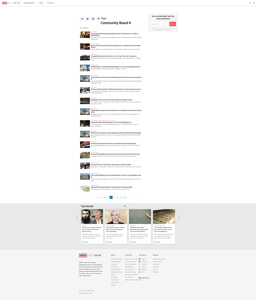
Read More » (85, 242)
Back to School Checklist (131, 259)
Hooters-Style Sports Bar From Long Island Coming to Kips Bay (113, 143)
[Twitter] (139, 259)
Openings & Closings (130, 272)
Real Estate (114, 277)
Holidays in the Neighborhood (133, 280)
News (41, 3)
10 (124, 197)
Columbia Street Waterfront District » (103, 120)
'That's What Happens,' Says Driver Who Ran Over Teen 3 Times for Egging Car (163, 229)
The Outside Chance (130, 262)
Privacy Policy (167, 30)
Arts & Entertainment (116, 259)
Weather (113, 285)
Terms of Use (159, 30)
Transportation (115, 280)
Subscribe (172, 24)
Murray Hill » (95, 43)
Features (50, 3)
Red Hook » (94, 32)
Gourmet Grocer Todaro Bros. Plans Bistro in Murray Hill (110, 164)
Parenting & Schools (116, 272)
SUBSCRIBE (145, 278)
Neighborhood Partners (159, 259)
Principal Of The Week (131, 275)
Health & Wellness (116, 269)
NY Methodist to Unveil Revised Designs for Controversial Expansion (115, 67)
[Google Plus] (139, 267)
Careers (155, 269)
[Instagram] (139, 269)
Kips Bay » (94, 141)
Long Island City (159, 225)
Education (113, 264)
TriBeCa (84, 225)
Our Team (155, 267)
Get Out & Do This (130, 269)
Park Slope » (95, 65)
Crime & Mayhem (115, 262)
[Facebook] (139, 262)
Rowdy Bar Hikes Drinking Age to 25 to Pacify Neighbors (110, 122)
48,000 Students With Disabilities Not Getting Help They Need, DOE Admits (139, 229)
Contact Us (156, 264)
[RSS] (139, 272)
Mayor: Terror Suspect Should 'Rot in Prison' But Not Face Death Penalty (91, 229)
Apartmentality (129, 267)
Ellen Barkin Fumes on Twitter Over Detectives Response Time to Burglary (115, 229)
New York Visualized (130, 264)
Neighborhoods (29, 3)
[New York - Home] (6, 3)
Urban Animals (115, 282)
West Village (110, 225)
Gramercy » (94, 98)
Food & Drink (114, 267)
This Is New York (129, 277)
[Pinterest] (139, 264)
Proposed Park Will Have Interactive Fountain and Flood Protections (114, 154)
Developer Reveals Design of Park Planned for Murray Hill (111, 187)
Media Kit (155, 272)
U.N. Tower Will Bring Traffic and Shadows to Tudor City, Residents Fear (116, 175)
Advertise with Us (157, 262)
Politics (113, 275)
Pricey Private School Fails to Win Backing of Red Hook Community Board (116, 77)
